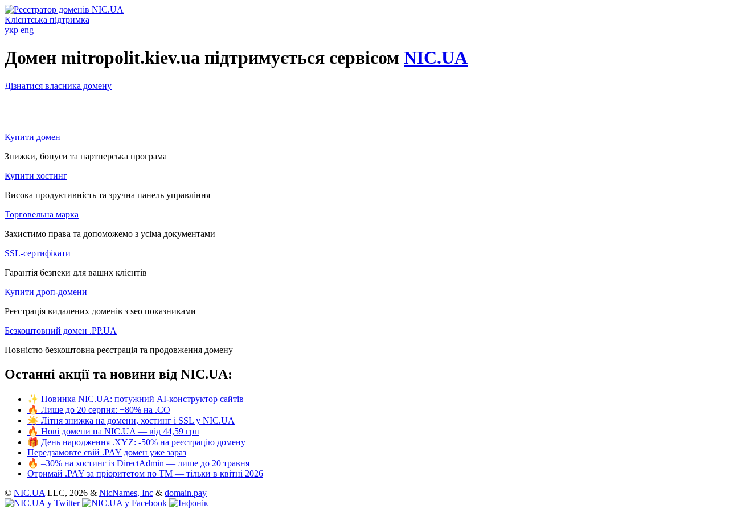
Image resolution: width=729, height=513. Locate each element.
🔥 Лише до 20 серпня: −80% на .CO (98, 409)
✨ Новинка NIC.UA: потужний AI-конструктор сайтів (135, 399)
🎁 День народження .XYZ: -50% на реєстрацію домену (136, 442)
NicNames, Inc (126, 493)
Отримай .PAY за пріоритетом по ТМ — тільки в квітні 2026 (145, 473)
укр (11, 30)
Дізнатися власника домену (58, 86)
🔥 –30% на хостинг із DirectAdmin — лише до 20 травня (138, 463)
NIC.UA (436, 57)
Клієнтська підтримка (47, 19)
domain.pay (186, 493)
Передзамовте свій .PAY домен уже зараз (106, 452)
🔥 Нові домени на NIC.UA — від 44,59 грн (113, 431)
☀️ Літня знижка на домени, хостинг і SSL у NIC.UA (131, 420)
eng (27, 30)
